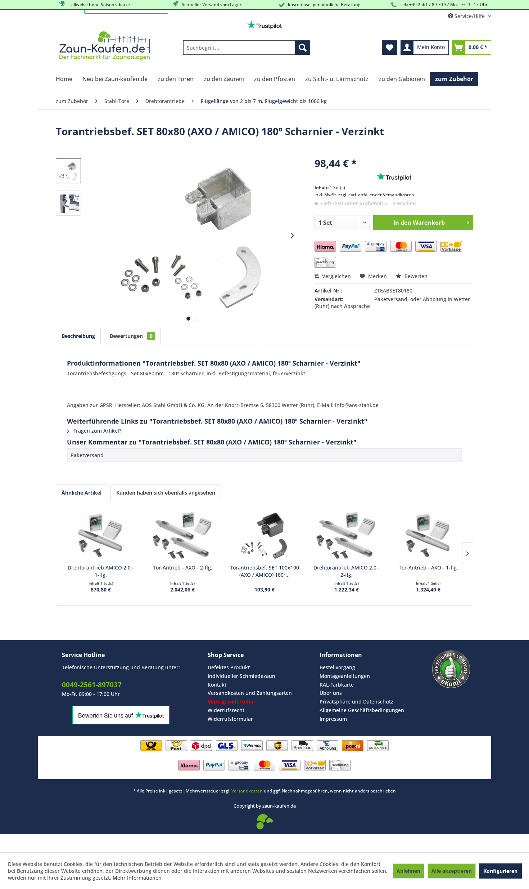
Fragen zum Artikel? (96, 430)
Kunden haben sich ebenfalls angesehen (165, 492)
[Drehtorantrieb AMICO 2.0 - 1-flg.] (100, 535)
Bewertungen (131, 335)
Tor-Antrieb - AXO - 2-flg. (182, 567)
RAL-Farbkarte (337, 684)
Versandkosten (247, 791)
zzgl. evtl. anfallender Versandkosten (376, 195)
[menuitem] (246, 47)
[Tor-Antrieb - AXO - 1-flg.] (428, 535)
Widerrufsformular (230, 718)
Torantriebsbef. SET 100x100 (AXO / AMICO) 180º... (264, 571)
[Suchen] (302, 47)
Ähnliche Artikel (81, 492)
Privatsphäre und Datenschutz (356, 701)
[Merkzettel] (389, 47)
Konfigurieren (500, 870)
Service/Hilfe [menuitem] (469, 16)
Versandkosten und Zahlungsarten (250, 692)
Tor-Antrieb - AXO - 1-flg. (428, 567)
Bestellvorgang (337, 667)
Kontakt (217, 684)
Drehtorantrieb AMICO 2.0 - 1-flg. (101, 571)
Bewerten (415, 276)
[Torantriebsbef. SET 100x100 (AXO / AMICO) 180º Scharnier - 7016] (264, 535)
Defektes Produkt (229, 667)
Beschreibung (78, 335)
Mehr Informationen (137, 877)
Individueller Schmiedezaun (241, 676)
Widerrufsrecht (226, 710)
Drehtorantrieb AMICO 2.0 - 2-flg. (346, 571)
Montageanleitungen (345, 676)
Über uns (331, 692)
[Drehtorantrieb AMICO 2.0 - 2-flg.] (346, 535)
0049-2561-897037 (92, 684)
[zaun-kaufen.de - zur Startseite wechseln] (104, 45)
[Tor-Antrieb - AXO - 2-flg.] (182, 535)
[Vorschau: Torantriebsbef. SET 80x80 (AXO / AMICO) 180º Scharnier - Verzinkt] (68, 170)
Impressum (333, 718)
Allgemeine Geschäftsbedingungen (362, 710)
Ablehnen (408, 870)
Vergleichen (336, 276)
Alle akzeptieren (451, 870)
